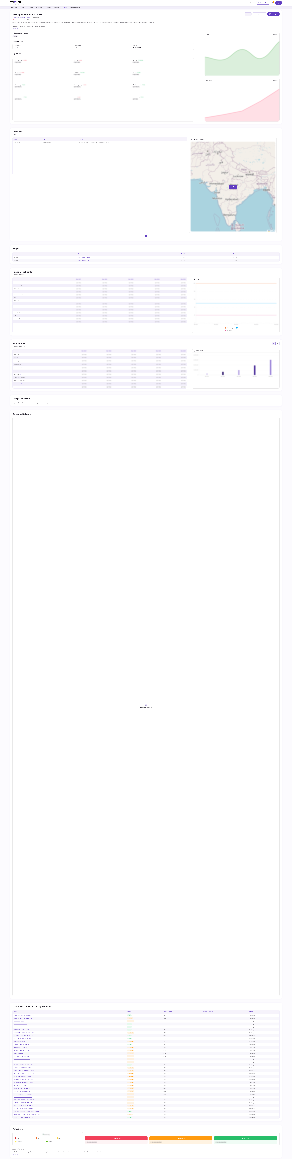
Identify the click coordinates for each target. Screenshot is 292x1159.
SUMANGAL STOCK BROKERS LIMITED (23, 1065)
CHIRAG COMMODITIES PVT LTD (22, 1056)
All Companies (15, 17)
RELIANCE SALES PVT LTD (20, 1024)
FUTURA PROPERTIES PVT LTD (21, 1047)
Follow (248, 14)
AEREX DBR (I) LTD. (18, 1021)
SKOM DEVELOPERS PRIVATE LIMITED (23, 1105)
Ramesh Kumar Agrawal (84, 257)
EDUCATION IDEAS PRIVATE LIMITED (23, 1018)
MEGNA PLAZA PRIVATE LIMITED (22, 1091)
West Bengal (22, 17)
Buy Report (274, 14)
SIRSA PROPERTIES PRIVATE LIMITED (23, 1088)
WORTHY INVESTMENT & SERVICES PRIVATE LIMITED (27, 1027)
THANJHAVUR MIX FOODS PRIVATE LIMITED (25, 1117)
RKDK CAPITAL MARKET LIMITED (22, 1038)
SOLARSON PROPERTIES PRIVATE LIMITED (24, 1073)
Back (142, 236)
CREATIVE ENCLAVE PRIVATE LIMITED (23, 1108)
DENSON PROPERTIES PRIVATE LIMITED (24, 1070)
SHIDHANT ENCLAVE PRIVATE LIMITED (23, 1079)
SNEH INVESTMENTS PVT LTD (21, 1030)
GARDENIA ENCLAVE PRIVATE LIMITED (23, 1103)
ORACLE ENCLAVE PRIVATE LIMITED (23, 1097)
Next (150, 236)
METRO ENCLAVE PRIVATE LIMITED (23, 1094)
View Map (233, 187)
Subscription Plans (259, 14)
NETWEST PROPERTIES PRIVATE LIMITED (24, 1100)
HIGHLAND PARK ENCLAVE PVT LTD (23, 1044)
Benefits (252, 3)
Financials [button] (40, 8)
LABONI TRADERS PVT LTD (21, 1053)
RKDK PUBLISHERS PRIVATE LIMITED (23, 1035)
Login (278, 3)
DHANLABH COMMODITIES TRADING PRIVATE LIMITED (28, 1114)
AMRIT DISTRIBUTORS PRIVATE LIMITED (24, 1032)
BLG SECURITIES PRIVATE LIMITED (22, 1067)
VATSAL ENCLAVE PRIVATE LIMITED (23, 1076)
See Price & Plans (263, 3)
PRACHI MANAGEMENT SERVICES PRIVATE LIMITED (27, 1111)
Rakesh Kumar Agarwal (83, 260)
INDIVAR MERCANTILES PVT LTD (22, 1059)
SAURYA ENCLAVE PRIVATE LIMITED (23, 1085)
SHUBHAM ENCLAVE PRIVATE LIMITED (23, 1082)
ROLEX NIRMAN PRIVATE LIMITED (22, 1041)
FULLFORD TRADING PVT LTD (21, 1050)
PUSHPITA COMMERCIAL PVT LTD (22, 1062)
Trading (28, 17)
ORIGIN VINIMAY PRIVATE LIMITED (22, 1015)
